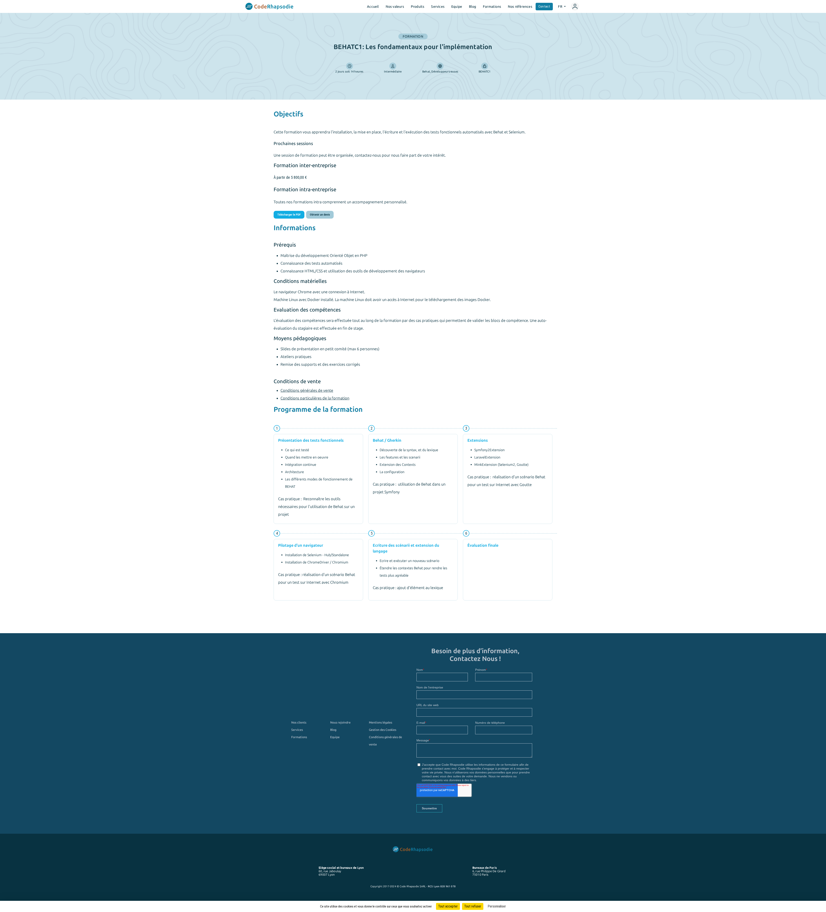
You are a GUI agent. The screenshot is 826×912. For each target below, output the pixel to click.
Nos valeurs (395, 6)
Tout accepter (448, 906)
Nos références (520, 6)
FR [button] (560, 6)
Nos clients (298, 722)
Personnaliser (497, 906)
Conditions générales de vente (306, 390)
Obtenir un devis (320, 214)
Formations (492, 6)
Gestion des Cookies (382, 729)
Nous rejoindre (340, 722)
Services (437, 6)
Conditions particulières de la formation (314, 398)
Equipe (456, 6)
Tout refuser (472, 906)
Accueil (373, 6)
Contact (544, 6)
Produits (417, 6)
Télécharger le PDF (289, 214)
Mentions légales (380, 722)
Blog (472, 6)
